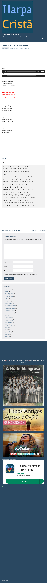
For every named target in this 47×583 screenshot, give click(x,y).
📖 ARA (38, 360)
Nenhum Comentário (24, 48)
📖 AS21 (30, 360)
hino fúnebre (8, 301)
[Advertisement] (23, 59)
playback (7, 327)
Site (4, 270)
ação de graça (8, 289)
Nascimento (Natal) (9, 325)
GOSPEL (7, 298)
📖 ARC (34, 360)
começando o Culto (9, 293)
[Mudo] (40, 71)
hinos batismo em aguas (10, 305)
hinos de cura (8, 315)
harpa (17, 48)
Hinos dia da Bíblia (9, 320)
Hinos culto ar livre (9, 306)
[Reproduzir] (3, 71)
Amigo (6, 291)
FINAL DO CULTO (9, 296)
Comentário (7, 243)
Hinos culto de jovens (10, 310)
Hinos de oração (8, 319)
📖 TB (3, 360)
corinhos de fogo (8, 294)
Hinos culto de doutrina (10, 308)
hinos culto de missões (10, 312)
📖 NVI (10, 360)
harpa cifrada (5, 48)
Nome (5, 262)
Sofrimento (7, 336)
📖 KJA (22, 360)
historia (6, 324)
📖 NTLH (42, 360)
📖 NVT (7, 360)
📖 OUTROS (23, 362)
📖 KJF (18, 360)
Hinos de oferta (8, 317)
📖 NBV (14, 360)
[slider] (43, 71)
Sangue (7, 334)
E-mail (5, 266)
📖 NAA (26, 360)
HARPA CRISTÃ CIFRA (11, 34)
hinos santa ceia (8, 322)
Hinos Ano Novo (8, 303)
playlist (6, 329)
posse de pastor (8, 331)
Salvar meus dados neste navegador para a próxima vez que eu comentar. (21, 274)
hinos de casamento (9, 313)
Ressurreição (8, 332)
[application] (23, 71)
